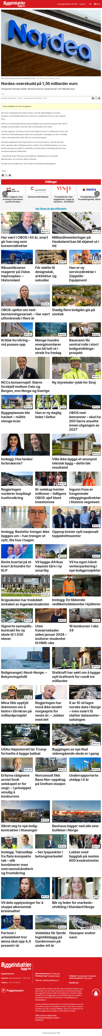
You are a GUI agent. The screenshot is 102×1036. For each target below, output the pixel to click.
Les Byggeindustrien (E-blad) (67, 4)
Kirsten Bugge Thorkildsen (86, 976)
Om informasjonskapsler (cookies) (47, 1018)
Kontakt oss (73, 983)
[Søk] (90, 4)
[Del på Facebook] (92, 98)
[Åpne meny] (97, 4)
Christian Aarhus (54, 976)
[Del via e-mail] (99, 98)
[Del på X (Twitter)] (96, 98)
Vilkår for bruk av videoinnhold (45, 1015)
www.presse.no (40, 1000)
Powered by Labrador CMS (51, 1033)
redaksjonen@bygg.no (51, 980)
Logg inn (82, 4)
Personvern (39, 1020)
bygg (4, 171)
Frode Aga (56, 974)
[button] (5, 193)
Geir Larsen (88, 978)
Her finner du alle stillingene (51, 208)
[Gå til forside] (14, 4)
